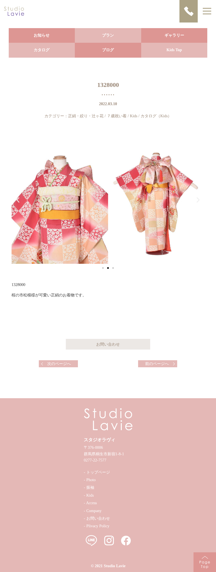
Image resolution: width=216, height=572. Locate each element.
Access (91, 503)
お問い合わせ (98, 518)
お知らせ (42, 35)
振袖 (90, 487)
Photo (91, 480)
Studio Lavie (114, 566)
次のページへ (59, 364)
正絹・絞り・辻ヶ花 (86, 116)
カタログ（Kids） (156, 116)
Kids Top (174, 50)
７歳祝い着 (117, 116)
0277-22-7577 (95, 460)
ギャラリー (174, 35)
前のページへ (157, 364)
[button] (103, 268)
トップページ (98, 472)
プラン (108, 35)
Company (94, 511)
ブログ (108, 50)
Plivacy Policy (97, 526)
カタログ (42, 50)
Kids (133, 116)
